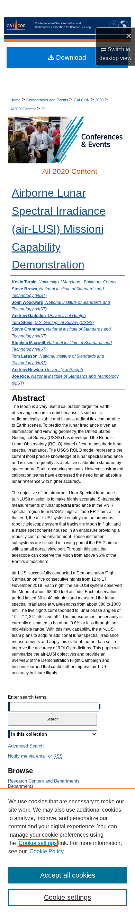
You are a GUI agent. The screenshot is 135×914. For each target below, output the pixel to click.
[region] (67, 851)
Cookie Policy (46, 851)
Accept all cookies (67, 875)
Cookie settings (38, 843)
